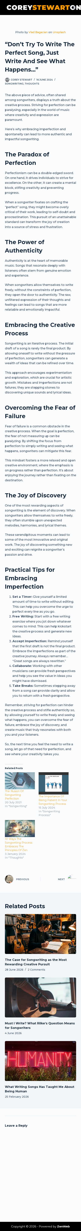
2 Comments (36, 969)
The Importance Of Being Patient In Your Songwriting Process (53, 800)
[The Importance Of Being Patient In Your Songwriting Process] (54, 783)
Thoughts (32, 83)
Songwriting (14, 83)
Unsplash (59, 32)
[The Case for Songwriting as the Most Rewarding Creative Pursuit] (40, 934)
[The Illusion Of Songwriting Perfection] (20, 780)
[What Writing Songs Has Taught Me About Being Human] (40, 1061)
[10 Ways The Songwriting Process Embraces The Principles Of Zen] (20, 828)
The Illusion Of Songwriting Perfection (14, 794)
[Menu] (74, 7)
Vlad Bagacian (38, 32)
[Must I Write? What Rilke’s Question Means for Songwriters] (40, 997)
